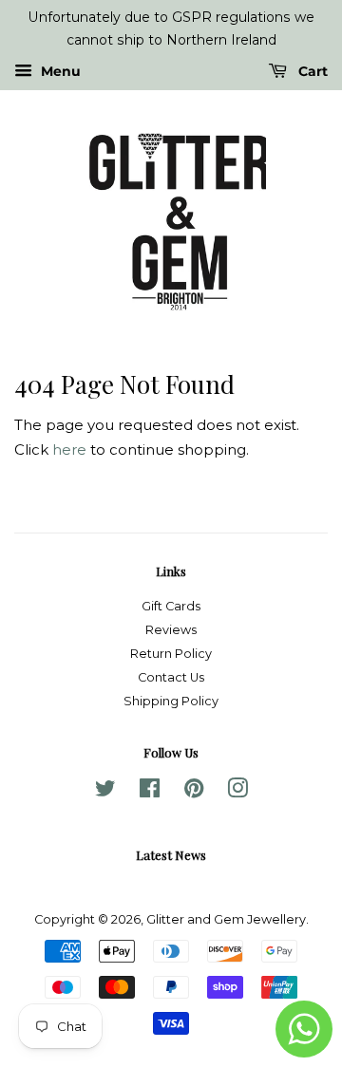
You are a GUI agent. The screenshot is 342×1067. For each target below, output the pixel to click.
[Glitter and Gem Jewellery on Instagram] (237, 792)
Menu (59, 71)
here (69, 449)
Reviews (171, 630)
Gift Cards (171, 606)
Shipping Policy (171, 701)
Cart (311, 71)
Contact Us (171, 677)
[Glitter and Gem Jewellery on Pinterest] (193, 792)
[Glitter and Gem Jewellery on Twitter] (105, 792)
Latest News (171, 855)
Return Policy (171, 653)
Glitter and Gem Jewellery (226, 919)
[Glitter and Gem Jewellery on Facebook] (150, 792)
